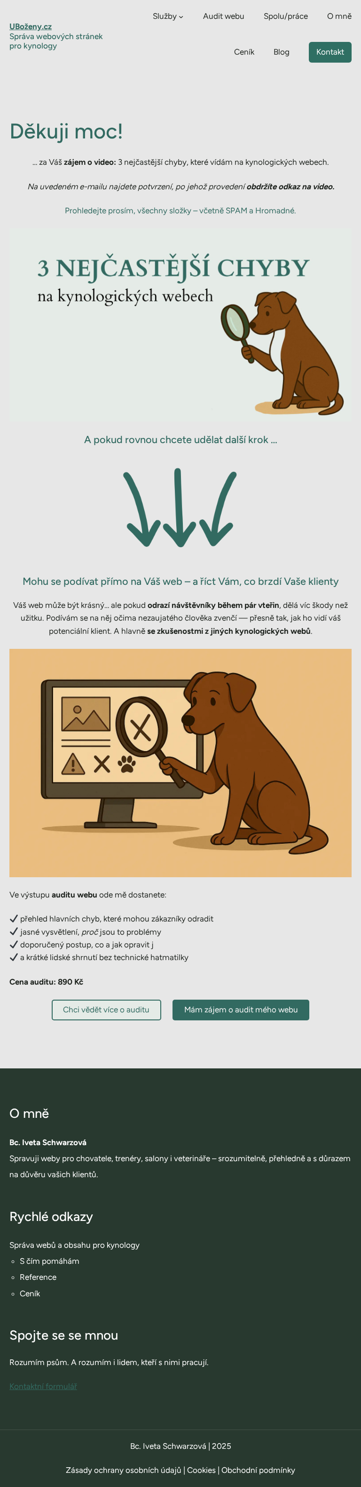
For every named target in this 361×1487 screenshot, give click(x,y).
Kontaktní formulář (43, 1386)
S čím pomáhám (49, 1261)
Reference (38, 1277)
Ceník (30, 1293)
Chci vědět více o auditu (106, 1009)
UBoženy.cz (30, 26)
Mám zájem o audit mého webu (241, 1009)
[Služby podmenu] (181, 16)
